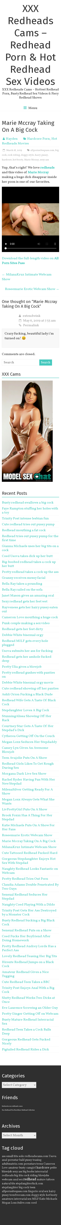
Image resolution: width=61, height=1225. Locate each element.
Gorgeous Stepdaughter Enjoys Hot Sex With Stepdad (29, 861)
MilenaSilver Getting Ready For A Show (27, 791)
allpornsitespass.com (42, 150)
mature (41, 1179)
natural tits (8, 1184)
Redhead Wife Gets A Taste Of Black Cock (29, 702)
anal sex (18, 1179)
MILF (35, 1199)
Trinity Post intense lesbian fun (25, 518)
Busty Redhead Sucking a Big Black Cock (28, 922)
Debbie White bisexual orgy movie (27, 682)
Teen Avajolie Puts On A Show (24, 758)
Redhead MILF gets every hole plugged (25, 643)
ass (4, 1156)
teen (32, 1188)
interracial (41, 1172)
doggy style (27, 155)
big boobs (28, 1172)
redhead (29, 1179)
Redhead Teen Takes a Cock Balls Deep (26, 1031)
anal (4, 1160)
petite (53, 1168)
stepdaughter (10, 1187)
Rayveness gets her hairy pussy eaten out (30, 609)
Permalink (31, 325)
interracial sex (22, 1199)
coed (34, 1203)
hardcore (7, 159)
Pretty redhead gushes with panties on (28, 674)
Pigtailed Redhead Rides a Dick (25, 1049)
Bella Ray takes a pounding (22, 583)
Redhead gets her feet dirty (22, 629)
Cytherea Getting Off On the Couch (28, 736)
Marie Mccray (31, 159)
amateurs (7, 1199)
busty (22, 1168)
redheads (8, 1175)
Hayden (12, 138)
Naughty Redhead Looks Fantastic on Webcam (30, 871)
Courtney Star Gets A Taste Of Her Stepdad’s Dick (28, 728)
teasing (37, 1160)
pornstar (13, 1160)
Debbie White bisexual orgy (22, 635)
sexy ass (44, 159)
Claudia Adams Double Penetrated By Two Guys (30, 886)
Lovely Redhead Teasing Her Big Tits (29, 956)
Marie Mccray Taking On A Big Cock (29, 841)
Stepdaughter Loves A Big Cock (25, 710)
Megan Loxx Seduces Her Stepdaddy (29, 742)
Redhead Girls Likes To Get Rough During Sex (28, 765)
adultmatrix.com (12, 1164)
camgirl (31, 1168)
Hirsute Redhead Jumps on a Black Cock (28, 964)
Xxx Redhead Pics (8, 1110)
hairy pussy (41, 155)
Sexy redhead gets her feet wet (24, 601)
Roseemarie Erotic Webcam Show (32, 289)
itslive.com (23, 1203)
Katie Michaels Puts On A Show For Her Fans (28, 827)
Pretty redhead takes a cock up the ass (30, 572)
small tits (12, 1156)
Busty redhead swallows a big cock (28, 502)
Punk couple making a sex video (26, 623)
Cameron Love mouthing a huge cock (30, 617)
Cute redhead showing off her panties (30, 688)
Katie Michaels (48, 1199)
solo (21, 1156)
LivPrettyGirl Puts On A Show (24, 809)
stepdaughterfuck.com (29, 1184)
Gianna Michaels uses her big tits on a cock (30, 548)
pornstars (30, 1164)
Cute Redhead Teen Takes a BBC (26, 982)
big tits (18, 1175)
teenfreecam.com (19, 1195)
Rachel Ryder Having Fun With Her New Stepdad (28, 781)
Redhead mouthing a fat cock (24, 530)
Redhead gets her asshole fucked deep (26, 659)
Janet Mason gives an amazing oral (28, 595)
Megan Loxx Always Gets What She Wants (28, 801)
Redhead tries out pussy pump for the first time (30, 538)
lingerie (33, 1191)
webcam (7, 1180)
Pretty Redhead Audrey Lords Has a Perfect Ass (29, 948)
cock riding (14, 155)
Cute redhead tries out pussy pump (28, 524)
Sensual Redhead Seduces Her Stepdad (25, 896)
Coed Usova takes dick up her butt (27, 556)
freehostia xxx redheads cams (12, 1106)
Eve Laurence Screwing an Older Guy (30, 1008)
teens (39, 1164)
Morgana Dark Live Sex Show (24, 773)
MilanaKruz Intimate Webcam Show (27, 277)
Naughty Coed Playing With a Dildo (28, 904)
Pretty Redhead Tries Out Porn (25, 878)
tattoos (50, 1179)
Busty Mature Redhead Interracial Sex (28, 1021)
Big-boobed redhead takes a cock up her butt (29, 564)
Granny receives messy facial (23, 578)
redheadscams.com (36, 1156)
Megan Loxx (9, 1203)
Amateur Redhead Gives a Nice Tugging (25, 974)
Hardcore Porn (38, 138)
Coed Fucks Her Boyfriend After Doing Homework (26, 938)
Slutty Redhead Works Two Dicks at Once (28, 1000)
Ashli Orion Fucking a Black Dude (27, 694)
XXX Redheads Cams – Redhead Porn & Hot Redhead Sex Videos (30, 45)
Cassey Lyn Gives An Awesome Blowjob (25, 750)
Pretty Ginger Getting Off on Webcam (30, 1013)
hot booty (18, 159)
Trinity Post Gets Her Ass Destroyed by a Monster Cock (29, 912)
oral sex (43, 1191)
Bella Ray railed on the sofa (22, 589)
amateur (13, 1168)
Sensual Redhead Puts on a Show (26, 930)
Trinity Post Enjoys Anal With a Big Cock (28, 990)
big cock (24, 1187)
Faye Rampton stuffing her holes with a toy (30, 510)
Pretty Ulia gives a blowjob (22, 666)
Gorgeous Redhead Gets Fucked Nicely (26, 1041)
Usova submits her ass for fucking (27, 651)
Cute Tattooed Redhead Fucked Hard (29, 853)
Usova (52, 1156)
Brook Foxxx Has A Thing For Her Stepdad (27, 817)
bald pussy (25, 1160)
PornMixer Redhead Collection (24, 1110)
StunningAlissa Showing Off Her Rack (26, 718)
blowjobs (43, 1175)
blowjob (7, 1172)
